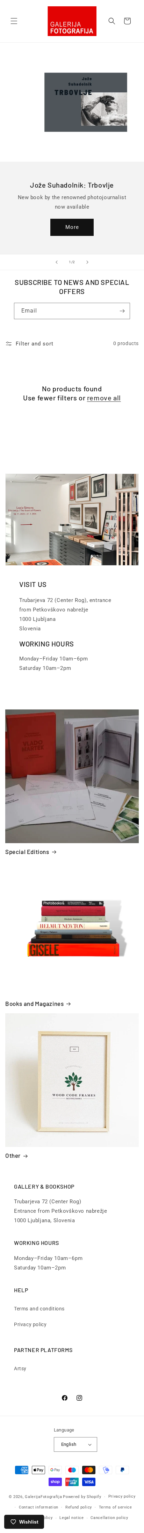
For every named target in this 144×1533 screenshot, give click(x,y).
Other (13, 1155)
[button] (14, 21)
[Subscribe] (122, 311)
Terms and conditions (39, 1308)
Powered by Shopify (82, 1496)
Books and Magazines (34, 1003)
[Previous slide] (56, 262)
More (72, 227)
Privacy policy (30, 1324)
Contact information (38, 1507)
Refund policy (78, 1507)
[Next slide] (87, 262)
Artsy (20, 1368)
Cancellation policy (109, 1518)
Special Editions (27, 851)
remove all (104, 397)
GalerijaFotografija (43, 1496)
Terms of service (115, 1507)
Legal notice (71, 1518)
